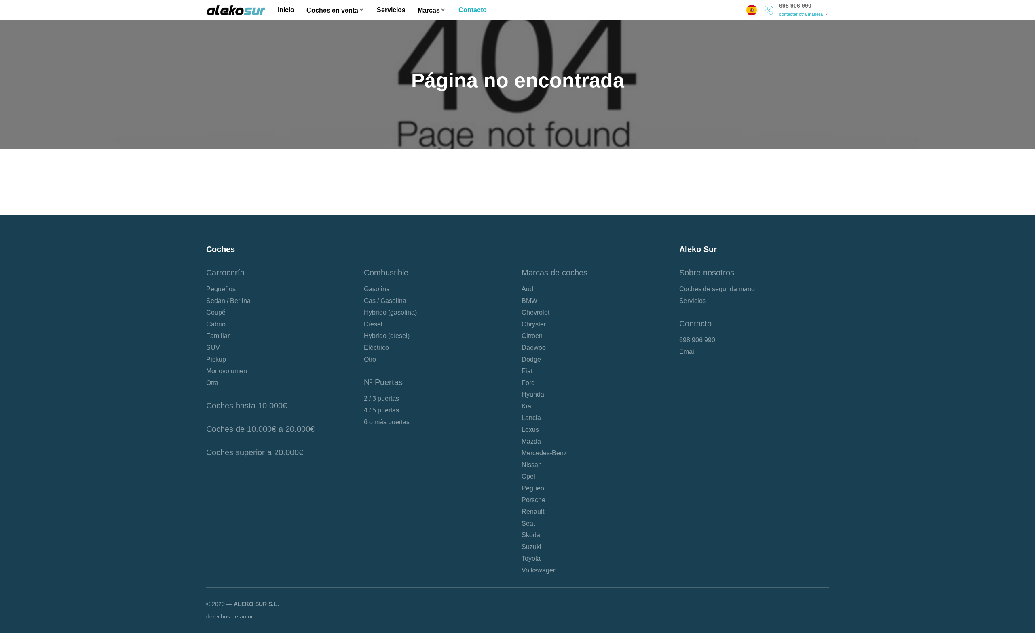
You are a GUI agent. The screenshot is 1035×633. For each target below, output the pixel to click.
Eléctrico (376, 347)
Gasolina (377, 289)
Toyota (531, 558)
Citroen (532, 335)
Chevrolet (535, 312)
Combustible (386, 272)
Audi (528, 289)
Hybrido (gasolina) (390, 312)
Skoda (531, 535)
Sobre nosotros (706, 272)
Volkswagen (539, 570)
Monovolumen (226, 371)
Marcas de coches (554, 272)
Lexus (530, 429)
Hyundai (534, 394)
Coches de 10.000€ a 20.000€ (260, 429)
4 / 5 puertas (381, 410)
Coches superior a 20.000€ (254, 452)
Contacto (472, 9)
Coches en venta (332, 10)
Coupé (216, 312)
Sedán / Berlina (228, 300)
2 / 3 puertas (381, 398)
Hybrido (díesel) (387, 335)
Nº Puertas (383, 382)
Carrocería (225, 272)
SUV (213, 347)
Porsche (533, 499)
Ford (528, 382)
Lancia (531, 417)
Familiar (218, 335)
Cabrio (216, 324)
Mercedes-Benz (544, 453)
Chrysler (534, 324)
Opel (528, 476)
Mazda (531, 441)
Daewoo (534, 347)
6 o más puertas (387, 421)
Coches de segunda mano (717, 289)
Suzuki (531, 546)
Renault (533, 511)
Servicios (391, 9)
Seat (528, 523)
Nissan (532, 464)
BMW (529, 300)
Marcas (429, 10)
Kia (526, 406)
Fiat (527, 371)
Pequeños (221, 289)
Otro (370, 359)
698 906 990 (795, 5)
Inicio (286, 9)
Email (687, 351)
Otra (212, 382)
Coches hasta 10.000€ (246, 405)
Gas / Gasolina (385, 300)
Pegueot (534, 488)
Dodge (531, 359)
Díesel (373, 324)
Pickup (216, 359)
